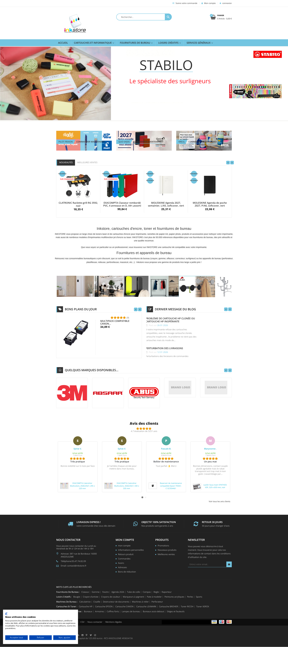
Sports (199, 597)
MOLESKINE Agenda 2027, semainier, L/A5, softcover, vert (166, 204)
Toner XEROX (202, 607)
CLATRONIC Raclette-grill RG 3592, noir (78, 204)
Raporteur (167, 592)
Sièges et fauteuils (175, 612)
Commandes (124, 559)
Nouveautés (66, 162)
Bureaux (88, 612)
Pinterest (86, 635)
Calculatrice (85, 602)
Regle (156, 592)
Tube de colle (133, 592)
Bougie (76, 597)
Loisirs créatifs (168, 42)
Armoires (99, 612)
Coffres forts (113, 612)
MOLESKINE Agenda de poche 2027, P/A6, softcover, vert (210, 204)
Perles (190, 597)
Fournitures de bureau (135, 42)
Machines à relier (140, 602)
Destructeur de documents (116, 602)
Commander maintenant (90, 142)
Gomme (95, 592)
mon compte (125, 540)
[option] (78, 464)
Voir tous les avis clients (219, 501)
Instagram (95, 635)
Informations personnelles (131, 550)
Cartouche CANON (124, 607)
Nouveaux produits (167, 550)
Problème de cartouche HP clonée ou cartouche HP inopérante (170, 320)
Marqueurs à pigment (133, 597)
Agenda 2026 (117, 592)
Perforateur (157, 602)
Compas (147, 592)
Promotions (163, 546)
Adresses (122, 567)
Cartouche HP (85, 607)
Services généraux (199, 42)
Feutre (105, 592)
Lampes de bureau (131, 612)
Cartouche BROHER (168, 607)
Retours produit (126, 554)
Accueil (63, 42)
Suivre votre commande (186, 3)
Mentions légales (113, 622)
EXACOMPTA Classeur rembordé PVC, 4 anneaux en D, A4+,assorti (122, 204)
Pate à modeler (154, 597)
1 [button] (142, 497)
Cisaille (96, 602)
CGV (82, 622)
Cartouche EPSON (103, 607)
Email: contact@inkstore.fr (73, 565)
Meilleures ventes (87, 162)
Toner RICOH (187, 607)
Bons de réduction (127, 572)
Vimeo (91, 635)
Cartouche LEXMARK (146, 607)
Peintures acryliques (174, 597)
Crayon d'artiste (90, 597)
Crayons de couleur (110, 597)
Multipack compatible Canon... (114, 322)
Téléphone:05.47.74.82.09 (73, 561)
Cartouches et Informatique (93, 42)
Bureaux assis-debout (153, 612)
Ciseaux (85, 592)
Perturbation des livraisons (164, 348)
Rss (78, 635)
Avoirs (121, 563)
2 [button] (145, 497)
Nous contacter (94, 622)
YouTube (82, 635)
